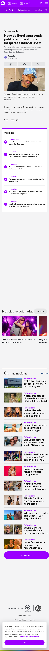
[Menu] (46, 3)
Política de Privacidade (29, 637)
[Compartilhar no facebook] (24, 64)
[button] (19, 332)
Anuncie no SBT (24, 616)
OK (24, 642)
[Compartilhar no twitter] (38, 64)
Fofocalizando (11, 31)
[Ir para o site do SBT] (38, 608)
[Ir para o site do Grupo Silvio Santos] (21, 608)
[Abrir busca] (41, 3)
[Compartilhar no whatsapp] (10, 64)
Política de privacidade (24, 620)
